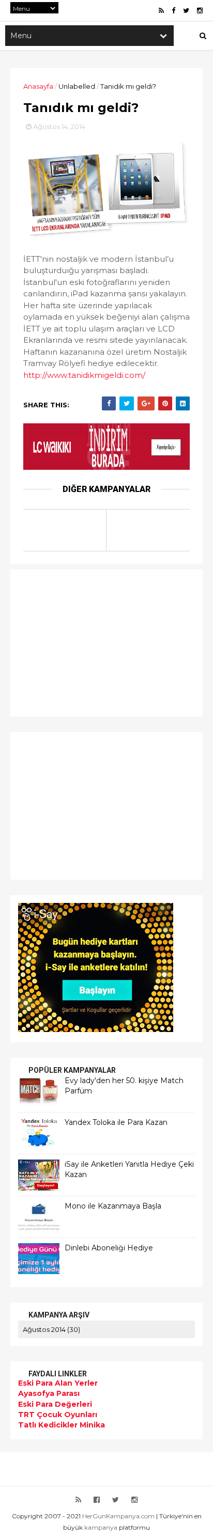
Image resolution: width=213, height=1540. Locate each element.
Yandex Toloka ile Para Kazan (116, 1122)
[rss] (161, 10)
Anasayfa (38, 86)
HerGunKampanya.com (118, 1516)
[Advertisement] (82, 641)
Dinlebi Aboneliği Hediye (109, 1247)
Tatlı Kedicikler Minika (61, 1425)
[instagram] (200, 10)
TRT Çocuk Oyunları (57, 1414)
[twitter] (186, 10)
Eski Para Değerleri (55, 1404)
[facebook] (173, 10)
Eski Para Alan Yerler (58, 1383)
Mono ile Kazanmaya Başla (113, 1206)
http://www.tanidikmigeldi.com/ (84, 375)
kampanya (100, 1527)
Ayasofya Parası (49, 1393)
